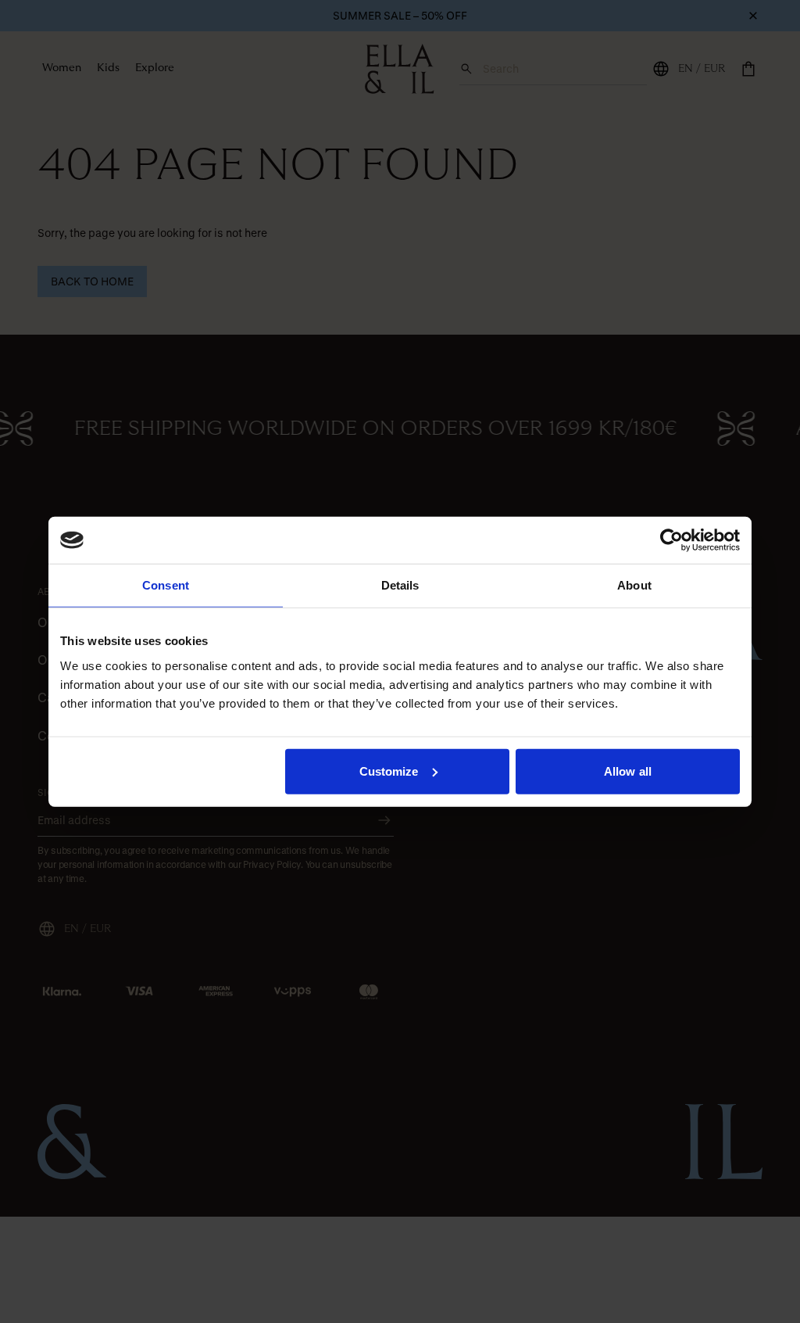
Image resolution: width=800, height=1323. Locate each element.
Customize (389, 770)
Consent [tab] (165, 585)
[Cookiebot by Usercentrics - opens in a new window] (671, 540)
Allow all (628, 770)
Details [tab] (400, 585)
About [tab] (634, 585)
